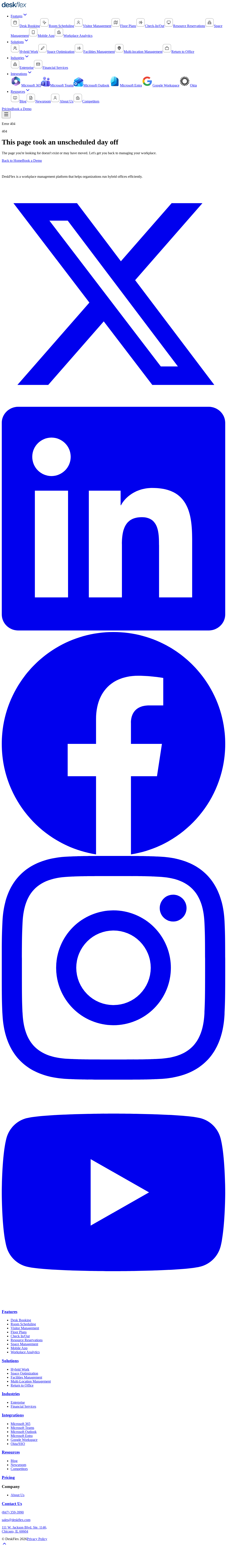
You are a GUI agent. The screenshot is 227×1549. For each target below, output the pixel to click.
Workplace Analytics (25, 1352)
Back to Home (12, 160)
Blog (14, 1461)
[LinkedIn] (113, 629)
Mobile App (19, 1348)
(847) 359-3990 (13, 1512)
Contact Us (12, 1503)
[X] (113, 405)
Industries (17, 58)
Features (16, 16)
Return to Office (22, 1385)
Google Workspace (24, 1440)
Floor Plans (19, 1332)
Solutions (17, 42)
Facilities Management (26, 1377)
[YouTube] (113, 1303)
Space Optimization (24, 1373)
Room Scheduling (23, 1324)
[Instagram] (113, 1078)
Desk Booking (21, 1320)
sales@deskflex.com (16, 1520)
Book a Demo (21, 109)
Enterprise (18, 1402)
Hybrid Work (20, 1369)
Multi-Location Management (31, 1381)
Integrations (19, 74)
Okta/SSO (18, 1444)
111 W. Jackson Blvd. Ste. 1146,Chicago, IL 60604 (24, 1529)
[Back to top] (4, 1545)
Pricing (7, 109)
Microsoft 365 (20, 1424)
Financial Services (23, 1406)
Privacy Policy (37, 1539)
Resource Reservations (27, 1340)
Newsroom (18, 1465)
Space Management (24, 1344)
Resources (18, 91)
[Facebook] (113, 854)
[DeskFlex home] (15, 6)
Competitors (19, 1469)
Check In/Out (20, 1336)
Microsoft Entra (22, 1436)
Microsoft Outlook (24, 1432)
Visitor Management (25, 1328)
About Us (17, 1495)
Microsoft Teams (22, 1428)
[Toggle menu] (6, 114)
